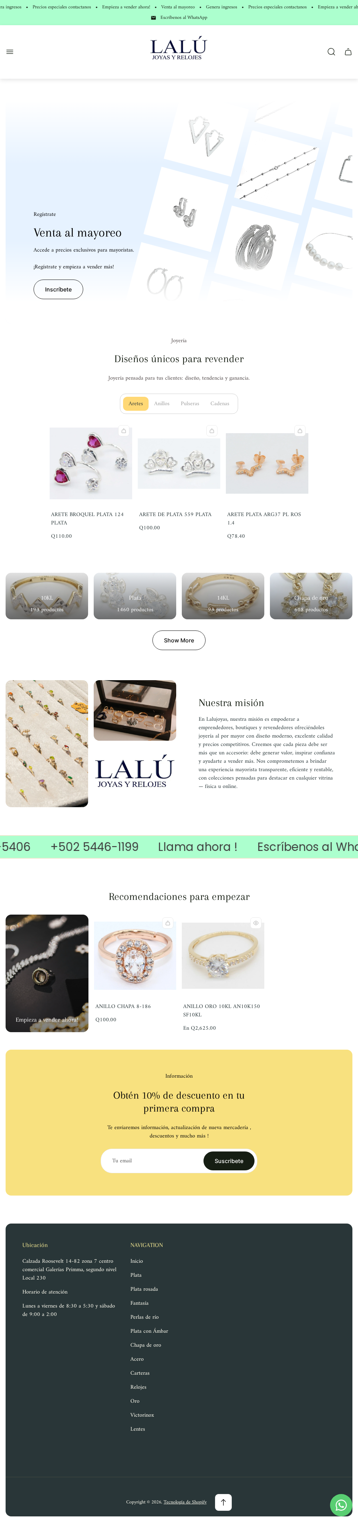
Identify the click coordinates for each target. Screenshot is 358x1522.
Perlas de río (144, 1317)
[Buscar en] (331, 51)
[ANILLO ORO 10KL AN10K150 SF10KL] (223, 956)
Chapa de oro (145, 1345)
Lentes (137, 1429)
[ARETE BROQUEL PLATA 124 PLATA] (91, 463)
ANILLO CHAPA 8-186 (123, 1006)
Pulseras (193, 404)
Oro (134, 1401)
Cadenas (222, 404)
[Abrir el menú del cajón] (10, 52)
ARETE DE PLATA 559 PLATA (175, 514)
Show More (179, 640)
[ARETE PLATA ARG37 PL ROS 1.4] (267, 463)
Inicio (136, 1261)
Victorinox (142, 1415)
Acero (137, 1359)
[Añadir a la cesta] (123, 430)
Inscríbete (58, 289)
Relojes (138, 1387)
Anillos (164, 404)
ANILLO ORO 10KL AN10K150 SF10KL (221, 1010)
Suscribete (229, 1160)
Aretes (139, 404)
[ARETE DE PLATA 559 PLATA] (179, 463)
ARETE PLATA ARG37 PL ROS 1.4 (264, 518)
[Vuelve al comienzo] (223, 1502)
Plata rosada (144, 1289)
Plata (136, 1275)
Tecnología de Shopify (185, 1502)
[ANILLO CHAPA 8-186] (135, 956)
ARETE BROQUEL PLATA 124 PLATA (87, 518)
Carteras (140, 1373)
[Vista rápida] (256, 923)
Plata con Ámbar (149, 1331)
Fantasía (139, 1303)
